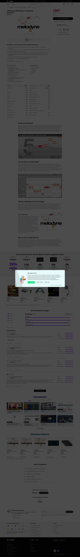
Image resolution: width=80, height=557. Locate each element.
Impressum (52, 285)
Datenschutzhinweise (58, 285)
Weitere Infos (47, 282)
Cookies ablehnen (39, 282)
